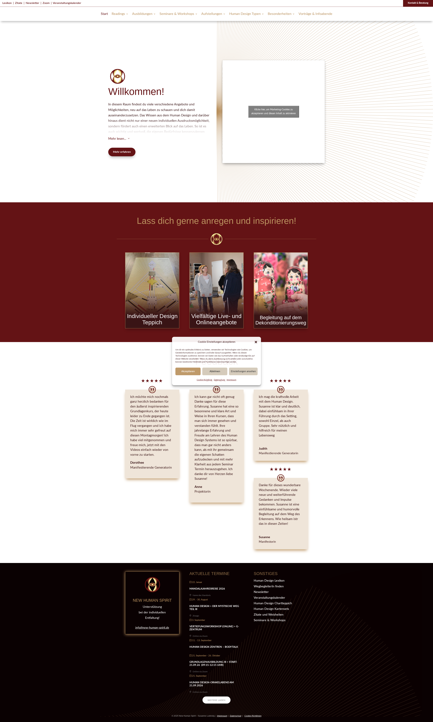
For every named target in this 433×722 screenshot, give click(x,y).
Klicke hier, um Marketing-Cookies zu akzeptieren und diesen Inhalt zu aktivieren (273, 111)
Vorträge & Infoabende (315, 14)
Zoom (46, 3)
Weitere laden (216, 700)
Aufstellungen (211, 14)
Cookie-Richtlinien (252, 716)
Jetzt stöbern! (216, 299)
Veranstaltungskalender (67, 3)
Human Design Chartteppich (273, 603)
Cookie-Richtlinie (204, 380)
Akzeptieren (188, 371)
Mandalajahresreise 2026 (207, 589)
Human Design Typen (245, 14)
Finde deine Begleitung (280, 301)
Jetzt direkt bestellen (152, 301)
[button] (256, 342)
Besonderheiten (279, 14)
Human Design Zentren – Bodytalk (213, 647)
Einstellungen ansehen (243, 371)
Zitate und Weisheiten (268, 614)
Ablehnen (215, 371)
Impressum (231, 380)
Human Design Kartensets (271, 609)
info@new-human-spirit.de (152, 627)
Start (104, 14)
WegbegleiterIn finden (269, 586)
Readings (118, 14)
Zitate (18, 3)
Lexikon (7, 3)
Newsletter (32, 3)
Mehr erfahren (122, 152)
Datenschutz (219, 380)
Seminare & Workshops (176, 14)
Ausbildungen (142, 14)
